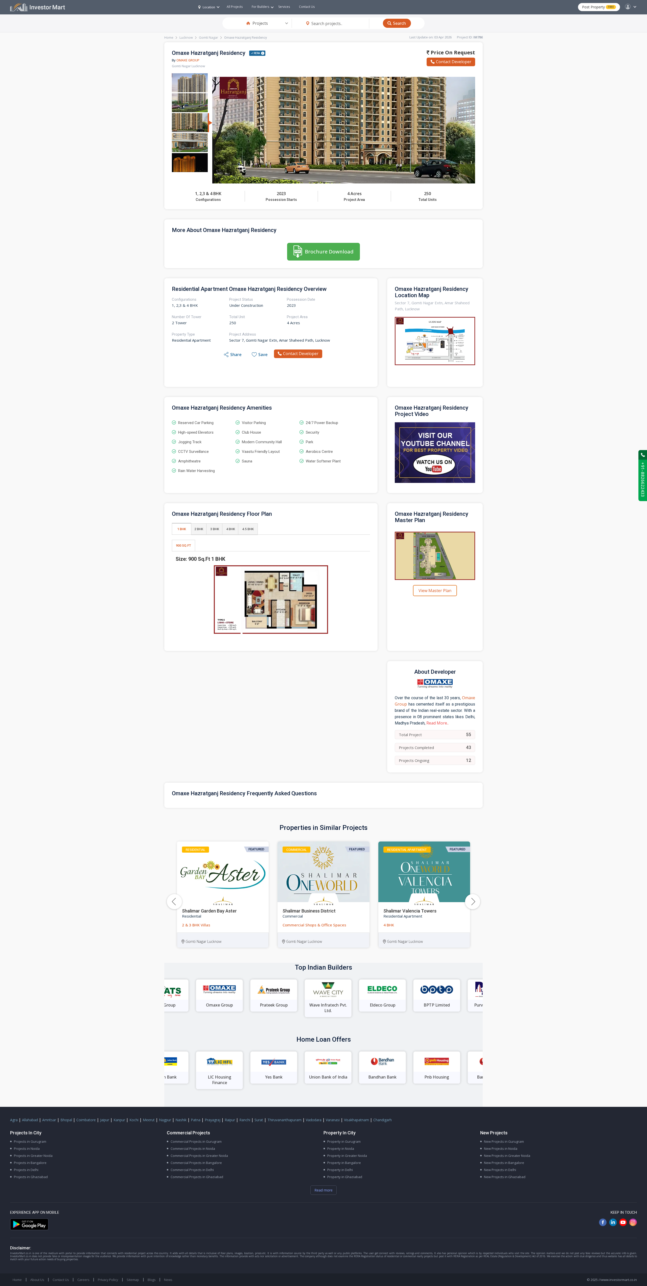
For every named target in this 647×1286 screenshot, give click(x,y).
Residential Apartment (407, 849)
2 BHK (198, 529)
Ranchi (244, 1119)
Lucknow (186, 37)
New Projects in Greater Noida (507, 1155)
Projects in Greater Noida (33, 1155)
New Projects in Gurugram (504, 1141)
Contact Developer (453, 61)
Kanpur (119, 1119)
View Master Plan (435, 590)
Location (209, 7)
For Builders (260, 7)
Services (284, 7)
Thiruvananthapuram (284, 1119)
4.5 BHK (248, 529)
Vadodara (313, 1119)
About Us (37, 1279)
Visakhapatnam (356, 1119)
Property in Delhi (340, 1169)
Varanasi (333, 1119)
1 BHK (181, 529)
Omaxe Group (187, 60)
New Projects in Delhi (500, 1169)
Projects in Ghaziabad (31, 1177)
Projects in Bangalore (30, 1162)
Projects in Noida (27, 1148)
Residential (195, 849)
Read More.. (437, 723)
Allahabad (30, 1119)
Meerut (149, 1119)
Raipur (230, 1119)
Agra (14, 1119)
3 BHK (214, 529)
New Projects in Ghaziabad (504, 1177)
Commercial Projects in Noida (193, 1148)
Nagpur (165, 1119)
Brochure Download (329, 251)
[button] (472, 901)
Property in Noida (340, 1148)
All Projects (235, 7)
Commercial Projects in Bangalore (196, 1162)
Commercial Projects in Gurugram (196, 1141)
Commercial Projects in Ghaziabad (197, 1177)
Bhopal (66, 1119)
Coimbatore (86, 1119)
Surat (259, 1119)
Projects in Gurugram (30, 1141)
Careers (83, 1279)
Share (236, 354)
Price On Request (452, 52)
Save (263, 354)
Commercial (296, 849)
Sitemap (133, 1279)
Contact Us (307, 7)
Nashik (181, 1119)
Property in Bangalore (344, 1162)
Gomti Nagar (208, 37)
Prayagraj (212, 1119)
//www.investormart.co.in (617, 1279)
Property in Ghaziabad (344, 1177)
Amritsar (49, 1119)
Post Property (598, 7)
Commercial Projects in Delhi (192, 1169)
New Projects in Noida (500, 1148)
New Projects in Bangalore (504, 1162)
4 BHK (230, 529)
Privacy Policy (108, 1279)
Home (168, 37)
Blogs (151, 1279)
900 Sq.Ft (183, 545)
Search (399, 23)
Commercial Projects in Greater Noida (199, 1155)
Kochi (133, 1119)
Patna (195, 1119)
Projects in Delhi (26, 1169)
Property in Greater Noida (347, 1155)
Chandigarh (382, 1119)
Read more (323, 1190)
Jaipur (104, 1119)
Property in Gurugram (344, 1141)
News (168, 1279)
